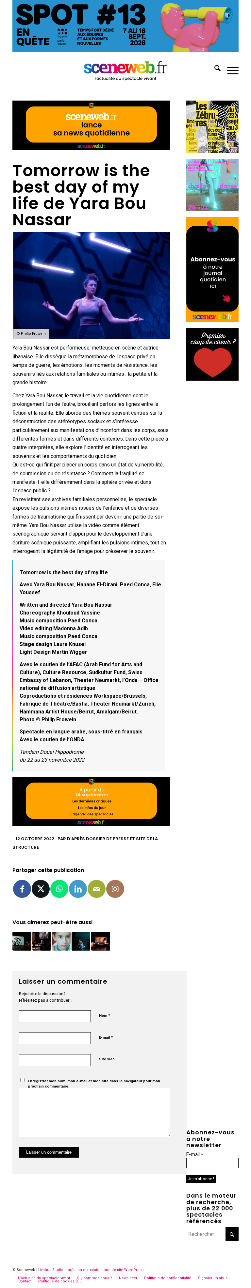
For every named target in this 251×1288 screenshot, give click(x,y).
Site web (107, 1059)
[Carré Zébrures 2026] (212, 151)
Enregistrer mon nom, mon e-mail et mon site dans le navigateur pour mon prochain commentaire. (94, 1084)
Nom (104, 1015)
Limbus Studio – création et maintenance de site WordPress (90, 1270)
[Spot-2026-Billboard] (125, 50)
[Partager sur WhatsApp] (59, 889)
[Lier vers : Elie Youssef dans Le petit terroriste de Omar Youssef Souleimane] (61, 941)
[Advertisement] (212, 485)
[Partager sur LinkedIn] (78, 889)
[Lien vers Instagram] (115, 889)
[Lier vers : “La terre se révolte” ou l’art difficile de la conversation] (100, 941)
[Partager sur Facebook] (22, 889)
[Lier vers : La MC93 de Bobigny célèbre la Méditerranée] (81, 941)
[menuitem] (214, 69)
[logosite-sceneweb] (125, 69)
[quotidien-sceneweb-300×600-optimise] (212, 320)
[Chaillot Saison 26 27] (212, 209)
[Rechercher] (214, 69)
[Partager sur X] (41, 889)
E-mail (106, 1037)
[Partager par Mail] (97, 889)
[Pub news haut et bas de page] (91, 148)
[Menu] (230, 69)
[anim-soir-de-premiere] (212, 379)
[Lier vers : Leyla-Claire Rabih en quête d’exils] (41, 941)
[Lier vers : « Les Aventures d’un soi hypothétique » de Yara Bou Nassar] (21, 941)
